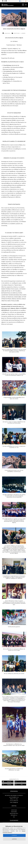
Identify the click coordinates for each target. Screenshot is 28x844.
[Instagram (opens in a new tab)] (4, 1)
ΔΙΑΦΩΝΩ (14, 839)
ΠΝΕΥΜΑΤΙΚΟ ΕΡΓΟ (14, 813)
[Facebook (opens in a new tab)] (3, 1)
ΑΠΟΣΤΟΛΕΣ (17, 33)
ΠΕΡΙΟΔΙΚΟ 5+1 (14, 815)
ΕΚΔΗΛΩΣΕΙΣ (14, 811)
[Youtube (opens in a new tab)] (6, 1)
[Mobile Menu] (25, 4)
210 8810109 (15, 800)
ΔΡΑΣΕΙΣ (23, 33)
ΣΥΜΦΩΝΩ (14, 835)
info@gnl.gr (15, 802)
